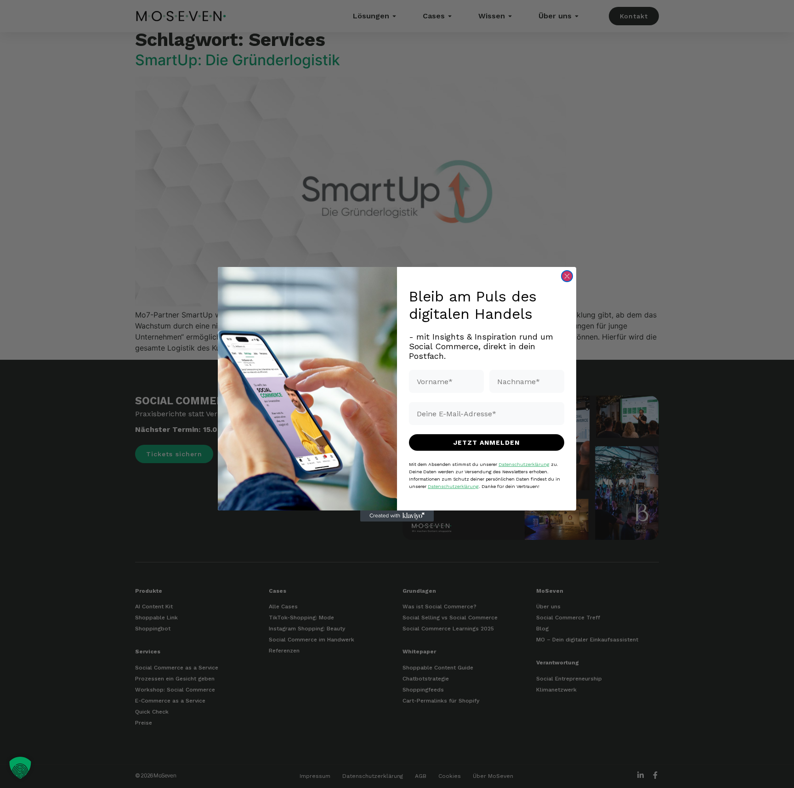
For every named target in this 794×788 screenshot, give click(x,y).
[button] (20, 768)
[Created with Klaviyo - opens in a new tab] (397, 516)
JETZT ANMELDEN (487, 442)
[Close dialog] (567, 276)
